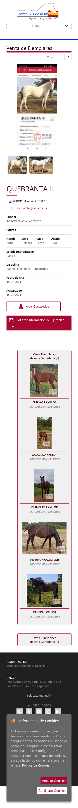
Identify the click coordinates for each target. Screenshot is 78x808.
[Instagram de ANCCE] (48, 711)
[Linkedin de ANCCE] (58, 711)
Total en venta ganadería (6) (27, 208)
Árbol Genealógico (33, 307)
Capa (39, 239)
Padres (11, 230)
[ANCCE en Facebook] (19, 711)
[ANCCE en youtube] (39, 711)
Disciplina (12, 265)
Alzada (55, 239)
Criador (11, 217)
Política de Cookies (36, 765)
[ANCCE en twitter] (29, 711)
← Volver (49, 57)
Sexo (24, 239)
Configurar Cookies (52, 790)
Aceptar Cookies (54, 781)
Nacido (11, 239)
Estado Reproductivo (20, 252)
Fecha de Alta (15, 277)
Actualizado (14, 290)
